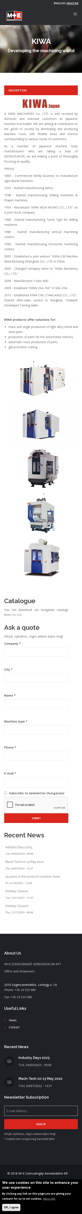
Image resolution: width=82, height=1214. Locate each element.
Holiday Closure (16, 891)
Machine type (14, 721)
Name (8, 695)
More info (49, 1198)
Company (11, 644)
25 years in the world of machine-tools (32, 876)
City (7, 669)
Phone (9, 747)
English (60, 3)
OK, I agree (11, 1207)
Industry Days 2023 (18, 847)
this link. (17, 615)
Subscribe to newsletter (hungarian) (36, 793)
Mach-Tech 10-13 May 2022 (24, 861)
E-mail (9, 773)
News (13, 1020)
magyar (72, 3)
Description (17, 90)
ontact (15, 1027)
